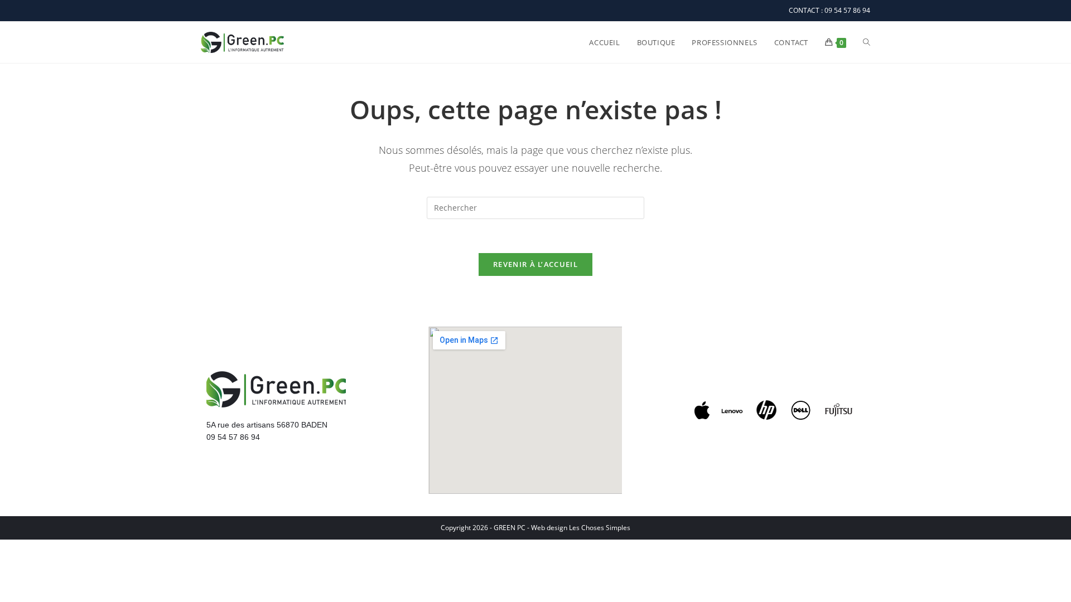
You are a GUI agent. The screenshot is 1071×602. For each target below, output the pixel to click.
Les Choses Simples (599, 527)
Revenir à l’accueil (535, 264)
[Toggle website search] (867, 42)
